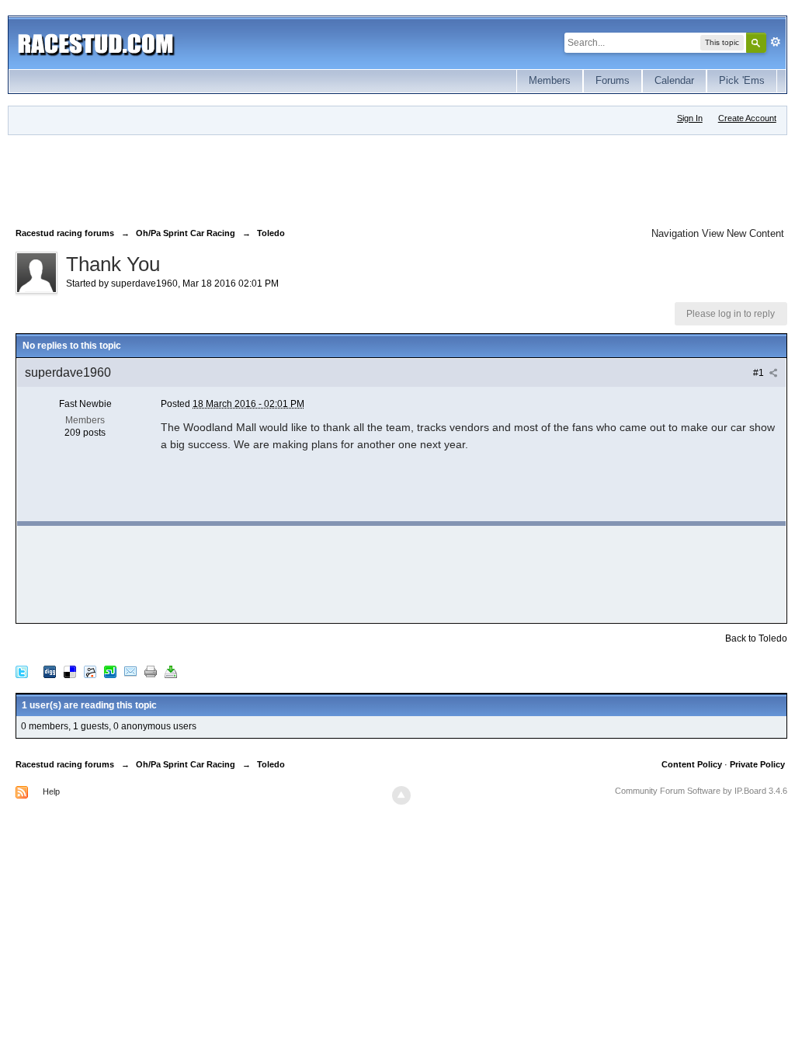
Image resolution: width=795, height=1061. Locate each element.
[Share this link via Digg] (49, 671)
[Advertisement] (298, 178)
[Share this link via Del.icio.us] (70, 671)
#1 (759, 372)
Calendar (674, 80)
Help (51, 791)
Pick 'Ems (742, 80)
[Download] (171, 671)
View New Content (743, 233)
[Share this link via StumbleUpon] (110, 671)
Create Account (747, 118)
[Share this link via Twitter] (22, 671)
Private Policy (757, 764)
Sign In (690, 118)
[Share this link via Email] (130, 671)
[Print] (150, 671)
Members (550, 80)
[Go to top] (401, 795)
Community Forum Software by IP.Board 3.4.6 (701, 790)
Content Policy (691, 764)
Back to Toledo (756, 638)
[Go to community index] (96, 42)
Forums (612, 80)
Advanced (775, 42)
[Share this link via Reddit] (90, 671)
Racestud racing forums (65, 764)
